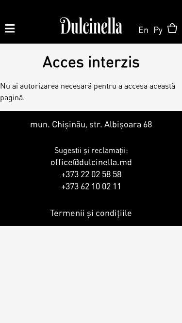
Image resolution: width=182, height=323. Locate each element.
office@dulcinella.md (91, 161)
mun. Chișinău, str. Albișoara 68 (91, 123)
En (143, 29)
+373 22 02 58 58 (91, 173)
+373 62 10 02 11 (91, 185)
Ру (158, 29)
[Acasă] (91, 22)
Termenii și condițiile (91, 212)
